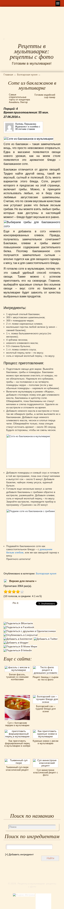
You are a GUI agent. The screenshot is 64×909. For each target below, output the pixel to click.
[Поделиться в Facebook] (19, 628)
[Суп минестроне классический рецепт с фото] (45, 759)
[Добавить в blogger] (16, 642)
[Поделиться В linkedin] (18, 650)
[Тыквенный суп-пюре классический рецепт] (17, 759)
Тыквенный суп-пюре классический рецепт (17, 768)
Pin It (15, 603)
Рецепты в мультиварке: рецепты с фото (32, 51)
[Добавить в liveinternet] (19, 638)
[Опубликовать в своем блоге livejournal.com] (21, 635)
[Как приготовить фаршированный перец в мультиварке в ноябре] (17, 730)
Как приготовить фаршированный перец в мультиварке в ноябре (17, 743)
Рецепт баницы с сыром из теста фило (45, 678)
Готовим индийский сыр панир (44, 96)
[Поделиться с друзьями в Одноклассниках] (30, 631)
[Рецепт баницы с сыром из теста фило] (45, 667)
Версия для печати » (22, 581)
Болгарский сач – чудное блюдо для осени (46, 709)
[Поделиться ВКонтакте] (19, 624)
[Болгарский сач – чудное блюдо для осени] (45, 696)
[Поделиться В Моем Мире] (21, 646)
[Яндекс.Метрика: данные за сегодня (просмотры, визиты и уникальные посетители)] (24, 894)
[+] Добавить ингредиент (19, 854)
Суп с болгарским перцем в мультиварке (17, 724)
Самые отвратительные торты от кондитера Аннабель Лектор (19, 98)
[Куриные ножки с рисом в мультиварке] (45, 730)
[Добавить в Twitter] (46, 638)
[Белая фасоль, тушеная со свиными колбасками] (17, 667)
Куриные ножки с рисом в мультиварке (45, 742)
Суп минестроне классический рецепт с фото (45, 772)
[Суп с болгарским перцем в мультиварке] (17, 696)
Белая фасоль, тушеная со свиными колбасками (17, 677)
